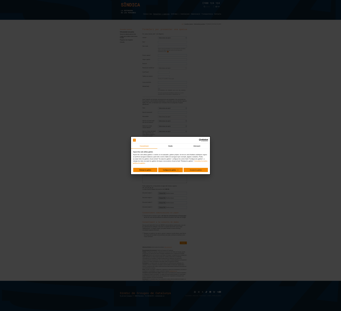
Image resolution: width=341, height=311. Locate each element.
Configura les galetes (169, 170)
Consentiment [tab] (144, 146)
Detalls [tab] (170, 146)
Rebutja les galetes (145, 170)
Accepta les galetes (196, 170)
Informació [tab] (196, 146)
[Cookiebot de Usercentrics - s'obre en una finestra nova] (200, 140)
